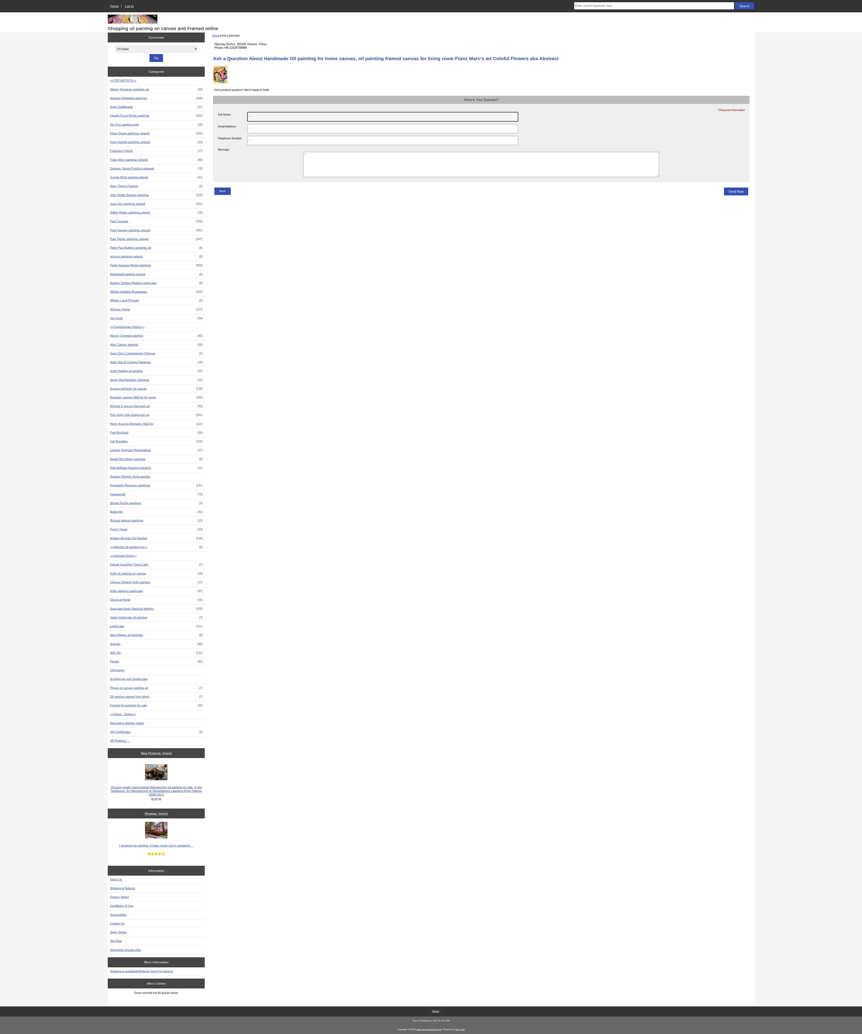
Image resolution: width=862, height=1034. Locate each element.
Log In (129, 6)
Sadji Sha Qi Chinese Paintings (156, 362)
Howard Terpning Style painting (130, 476)
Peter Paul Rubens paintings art (156, 247)
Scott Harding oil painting (156, 371)
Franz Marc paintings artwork (156, 160)
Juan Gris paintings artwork (156, 203)
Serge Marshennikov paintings (156, 380)
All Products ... (120, 740)
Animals (156, 644)
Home (114, 6)
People (156, 661)
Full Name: (224, 114)
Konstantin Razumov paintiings (156, 485)
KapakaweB (156, 494)
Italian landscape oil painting (156, 617)
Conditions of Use (121, 905)
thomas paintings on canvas (156, 388)
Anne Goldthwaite (156, 107)
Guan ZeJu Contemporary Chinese (156, 353)
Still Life (156, 652)
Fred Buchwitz (156, 432)
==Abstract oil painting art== (156, 547)
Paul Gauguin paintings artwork (156, 230)
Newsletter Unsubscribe (125, 950)
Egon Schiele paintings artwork (156, 142)
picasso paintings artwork (156, 256)
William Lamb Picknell (156, 300)
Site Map (116, 941)
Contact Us (117, 923)
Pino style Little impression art (156, 415)
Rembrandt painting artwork (156, 274)
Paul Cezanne (156, 221)
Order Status (118, 932)
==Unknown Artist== (123, 555)
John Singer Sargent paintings (156, 195)
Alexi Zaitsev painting (156, 344)
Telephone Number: (230, 138)
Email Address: (227, 126)
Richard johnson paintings (156, 520)
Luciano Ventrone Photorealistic (156, 450)
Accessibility (118, 914)
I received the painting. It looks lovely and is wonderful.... (156, 845)
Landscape (156, 626)
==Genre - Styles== (123, 714)
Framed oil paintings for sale (156, 705)
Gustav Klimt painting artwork (156, 177)
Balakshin (156, 512)
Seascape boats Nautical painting (156, 608)
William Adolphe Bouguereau (156, 291)
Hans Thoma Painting (156, 186)
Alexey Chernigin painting (156, 335)
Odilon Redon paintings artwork (156, 212)
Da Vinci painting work (156, 124)
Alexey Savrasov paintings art (156, 89)
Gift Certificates (156, 732)
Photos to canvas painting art (156, 688)
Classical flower (156, 599)
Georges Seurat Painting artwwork (156, 168)
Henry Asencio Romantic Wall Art (156, 424)
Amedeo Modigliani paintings (156, 98)
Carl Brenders (156, 441)
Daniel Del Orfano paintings (156, 459)
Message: (224, 149)
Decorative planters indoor (127, 723)
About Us (116, 879)
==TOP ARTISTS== (123, 80)
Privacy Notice (119, 897)
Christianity (117, 670)
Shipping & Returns (122, 888)
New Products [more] (156, 753)
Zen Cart (460, 1029)
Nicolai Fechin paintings (156, 503)
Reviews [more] (156, 813)
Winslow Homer (156, 309)
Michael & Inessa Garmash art (156, 406)
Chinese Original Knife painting (156, 582)
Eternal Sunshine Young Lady (156, 564)
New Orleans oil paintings (156, 635)
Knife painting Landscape (156, 591)
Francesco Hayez (156, 151)
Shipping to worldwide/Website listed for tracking (141, 971)
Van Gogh (156, 318)
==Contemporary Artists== (127, 327)
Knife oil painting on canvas (156, 573)
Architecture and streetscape (128, 679)
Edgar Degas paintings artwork (156, 133)
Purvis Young (156, 529)
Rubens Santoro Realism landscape (156, 283)
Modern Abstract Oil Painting (156, 538)
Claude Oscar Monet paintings (156, 115)
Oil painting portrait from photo (156, 696)
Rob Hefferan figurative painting (156, 468)
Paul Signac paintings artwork (156, 239)
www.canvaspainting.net (428, 1029)
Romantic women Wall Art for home (156, 397)
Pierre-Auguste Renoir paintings (156, 265)
